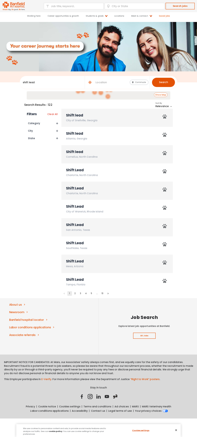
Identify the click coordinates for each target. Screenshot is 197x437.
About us (15, 305)
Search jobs (180, 6)
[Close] (176, 430)
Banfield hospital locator (26, 320)
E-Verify (46, 379)
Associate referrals (22, 335)
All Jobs (144, 335)
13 (102, 293)
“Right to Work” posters (145, 379)
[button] (43, 123)
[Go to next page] (108, 293)
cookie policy (55, 431)
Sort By (158, 103)
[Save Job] (164, 116)
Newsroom (16, 312)
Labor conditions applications (30, 327)
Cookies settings (140, 430)
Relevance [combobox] (162, 106)
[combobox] (50, 82)
